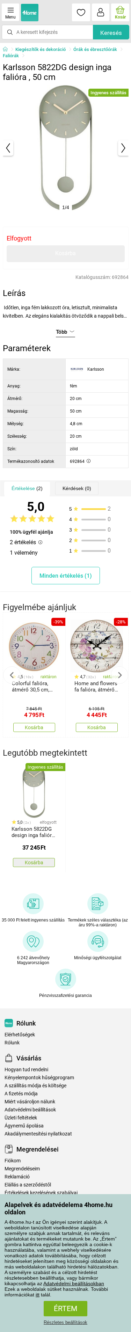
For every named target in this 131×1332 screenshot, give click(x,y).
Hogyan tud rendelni (26, 1069)
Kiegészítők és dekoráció (40, 49)
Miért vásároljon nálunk (30, 1101)
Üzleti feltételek (21, 1117)
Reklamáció (17, 1176)
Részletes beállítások (65, 1322)
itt (37, 1294)
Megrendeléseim (22, 1168)
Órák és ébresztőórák (95, 49)
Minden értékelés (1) (65, 575)
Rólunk (12, 1042)
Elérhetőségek (20, 1034)
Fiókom (13, 1160)
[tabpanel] (66, 148)
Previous (12, 675)
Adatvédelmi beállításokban (73, 1283)
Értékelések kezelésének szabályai (41, 1193)
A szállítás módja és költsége (35, 1085)
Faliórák (11, 55)
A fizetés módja (21, 1093)
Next (119, 675)
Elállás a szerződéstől (28, 1184)
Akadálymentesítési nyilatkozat (38, 1134)
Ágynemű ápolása (24, 1125)
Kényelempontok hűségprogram (39, 1077)
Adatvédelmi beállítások (30, 1109)
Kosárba (65, 253)
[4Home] (8, 49)
